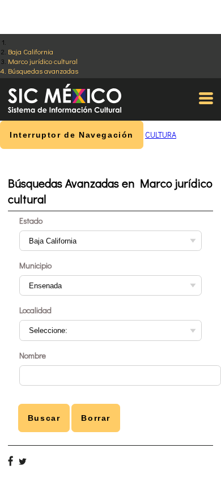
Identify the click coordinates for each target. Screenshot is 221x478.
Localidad (35, 310)
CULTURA (160, 134)
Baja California (30, 51)
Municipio (35, 265)
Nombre (32, 355)
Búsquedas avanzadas (43, 70)
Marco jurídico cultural (43, 61)
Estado (30, 220)
